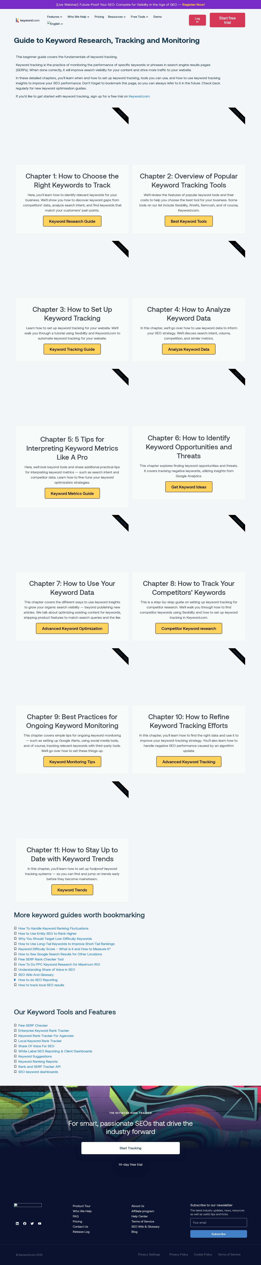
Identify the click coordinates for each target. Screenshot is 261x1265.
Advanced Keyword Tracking (188, 761)
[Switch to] (53, 23)
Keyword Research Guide (72, 221)
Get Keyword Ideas (188, 486)
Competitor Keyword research (188, 628)
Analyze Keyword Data (188, 349)
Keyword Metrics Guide (72, 493)
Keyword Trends (72, 889)
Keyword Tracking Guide (72, 349)
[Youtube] (39, 1223)
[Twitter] (32, 1223)
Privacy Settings (149, 1254)
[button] (55, 16)
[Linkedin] (17, 1223)
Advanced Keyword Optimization (72, 628)
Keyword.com (139, 96)
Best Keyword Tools (189, 221)
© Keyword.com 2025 (29, 1254)
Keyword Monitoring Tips (72, 761)
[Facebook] (24, 1223)
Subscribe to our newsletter (211, 1205)
